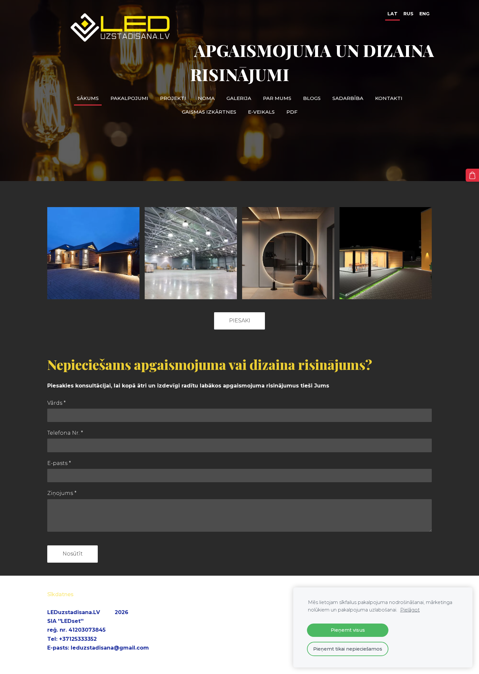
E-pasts (59, 463)
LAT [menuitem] (392, 14)
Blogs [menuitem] (312, 98)
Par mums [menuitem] (277, 98)
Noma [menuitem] (206, 98)
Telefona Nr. (65, 433)
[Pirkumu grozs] (472, 175)
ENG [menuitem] (424, 14)
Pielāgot (410, 610)
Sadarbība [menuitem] (347, 98)
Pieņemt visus (348, 630)
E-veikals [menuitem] (261, 112)
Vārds (56, 403)
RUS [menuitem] (408, 14)
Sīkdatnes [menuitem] (60, 594)
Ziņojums (62, 493)
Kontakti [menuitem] (388, 98)
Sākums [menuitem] (88, 98)
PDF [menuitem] (292, 112)
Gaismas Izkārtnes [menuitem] (209, 112)
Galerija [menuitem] (238, 98)
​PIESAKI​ (239, 320)
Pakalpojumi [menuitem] (129, 98)
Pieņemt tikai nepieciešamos (347, 649)
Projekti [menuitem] (173, 98)
